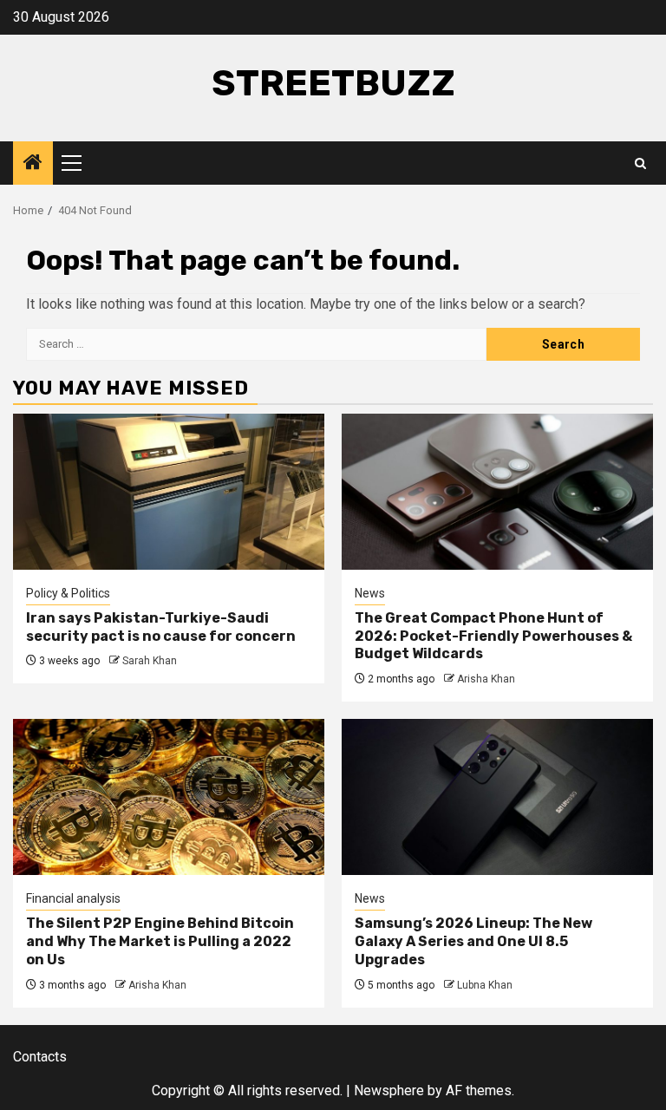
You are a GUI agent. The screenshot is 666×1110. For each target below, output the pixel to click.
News (370, 593)
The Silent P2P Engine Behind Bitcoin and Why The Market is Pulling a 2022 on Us (160, 941)
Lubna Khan (485, 985)
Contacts (40, 1056)
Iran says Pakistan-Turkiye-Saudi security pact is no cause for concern (161, 627)
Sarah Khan (149, 661)
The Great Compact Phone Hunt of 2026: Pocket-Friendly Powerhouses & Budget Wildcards (493, 636)
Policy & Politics (68, 593)
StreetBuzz (333, 83)
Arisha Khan (486, 679)
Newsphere (389, 1090)
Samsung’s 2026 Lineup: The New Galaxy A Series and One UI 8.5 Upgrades (473, 941)
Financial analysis (73, 898)
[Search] (640, 163)
